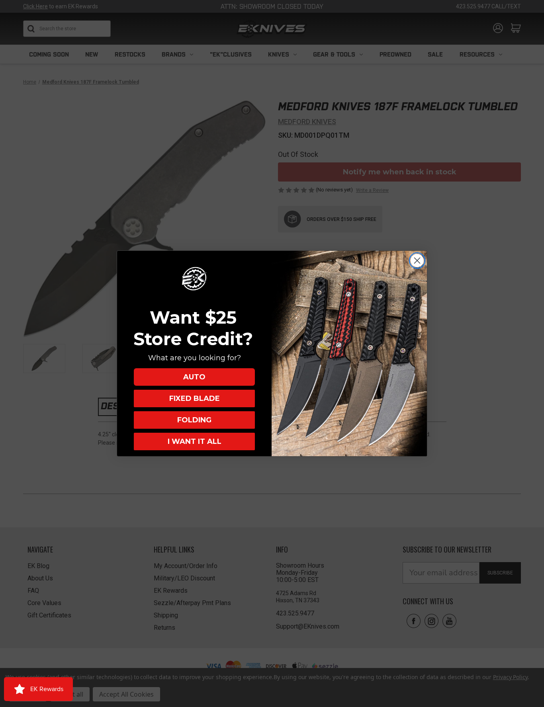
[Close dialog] (417, 261)
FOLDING (194, 420)
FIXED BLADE (194, 398)
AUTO (194, 377)
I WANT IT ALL (194, 441)
